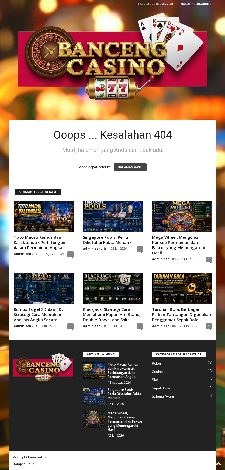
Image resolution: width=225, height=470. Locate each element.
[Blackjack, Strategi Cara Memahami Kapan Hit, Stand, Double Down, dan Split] (113, 288)
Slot (155, 380)
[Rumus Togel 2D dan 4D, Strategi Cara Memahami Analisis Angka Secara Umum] (44, 288)
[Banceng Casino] (112, 57)
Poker (156, 363)
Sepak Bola (161, 388)
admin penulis (25, 254)
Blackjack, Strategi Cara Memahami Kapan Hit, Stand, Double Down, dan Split (111, 314)
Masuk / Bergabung (196, 4)
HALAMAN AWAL (130, 167)
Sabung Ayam (163, 396)
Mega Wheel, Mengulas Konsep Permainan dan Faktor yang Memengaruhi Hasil (178, 244)
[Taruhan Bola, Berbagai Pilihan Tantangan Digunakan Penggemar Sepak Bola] (182, 288)
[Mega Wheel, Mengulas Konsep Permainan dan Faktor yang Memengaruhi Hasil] (182, 216)
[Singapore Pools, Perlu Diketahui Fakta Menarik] (113, 216)
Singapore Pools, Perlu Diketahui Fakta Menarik (107, 239)
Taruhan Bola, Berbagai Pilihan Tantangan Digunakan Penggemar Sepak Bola (181, 314)
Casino (157, 372)
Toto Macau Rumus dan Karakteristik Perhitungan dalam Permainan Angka (39, 242)
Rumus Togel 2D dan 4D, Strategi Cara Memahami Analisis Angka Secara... (39, 314)
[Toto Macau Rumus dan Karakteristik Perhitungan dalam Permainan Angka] (44, 216)
